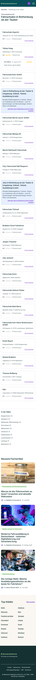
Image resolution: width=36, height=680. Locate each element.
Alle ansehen (30, 602)
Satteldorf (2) (5, 419)
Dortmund (4, 624)
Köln (19, 612)
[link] (18, 37)
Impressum (28, 670)
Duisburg (4, 637)
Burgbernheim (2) (7, 416)
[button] (28, 3)
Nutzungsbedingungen (13, 670)
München (4, 612)
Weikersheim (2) (6, 428)
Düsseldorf (4, 620)
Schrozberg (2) (6, 425)
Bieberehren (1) (6, 444)
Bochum (21, 637)
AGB (22, 670)
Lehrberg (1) (5, 441)
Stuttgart (21, 616)
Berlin (3, 608)
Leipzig (20, 620)
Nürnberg (21, 633)
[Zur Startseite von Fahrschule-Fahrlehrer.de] (9, 3)
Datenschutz (16, 667)
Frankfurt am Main (7, 616)
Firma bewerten (29, 40)
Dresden (21, 629)
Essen (20, 624)
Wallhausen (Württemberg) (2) (11, 422)
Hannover (4, 633)
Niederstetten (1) (6, 435)
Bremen (3, 629)
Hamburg (21, 608)
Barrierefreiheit (26, 667)
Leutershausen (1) (7, 438)
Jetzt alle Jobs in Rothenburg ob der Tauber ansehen (20, 109)
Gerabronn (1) (5, 431)
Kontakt (9, 667)
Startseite (4, 9)
